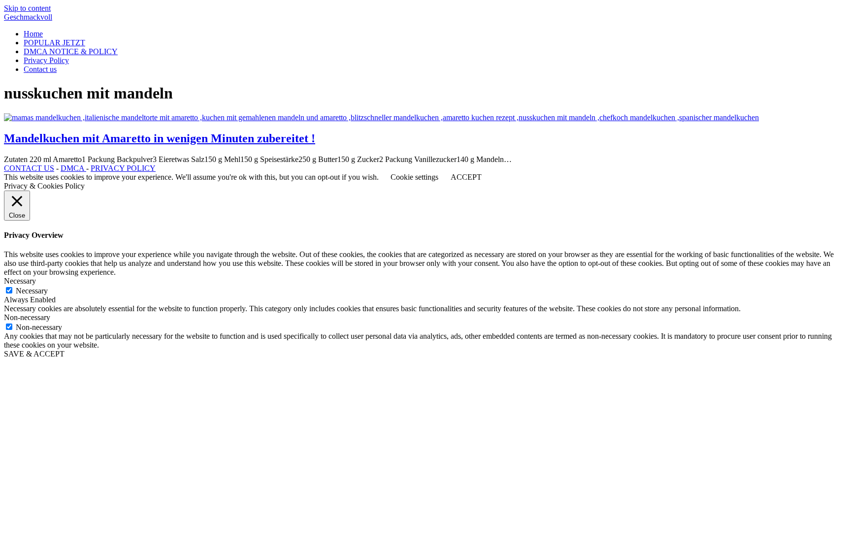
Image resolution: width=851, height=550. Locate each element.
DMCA (73, 168)
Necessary (32, 291)
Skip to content (27, 8)
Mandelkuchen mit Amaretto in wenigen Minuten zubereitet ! (159, 138)
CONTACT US (29, 168)
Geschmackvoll (28, 17)
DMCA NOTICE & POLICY (71, 51)
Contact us (40, 69)
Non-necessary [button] (27, 317)
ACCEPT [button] (466, 177)
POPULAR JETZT (54, 42)
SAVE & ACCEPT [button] (34, 354)
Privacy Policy (46, 60)
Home (33, 34)
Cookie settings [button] (414, 177)
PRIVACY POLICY (123, 168)
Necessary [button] (20, 281)
